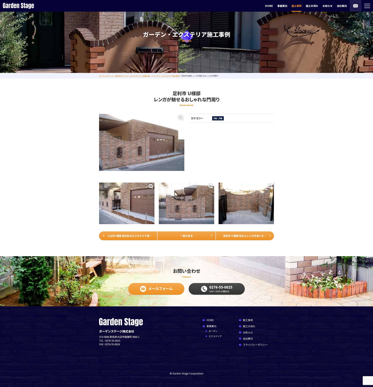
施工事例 (296, 6)
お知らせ (327, 6)
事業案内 (282, 6)
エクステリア (215, 336)
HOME (269, 6)
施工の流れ (312, 6)
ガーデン (213, 331)
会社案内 (342, 6)
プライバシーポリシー (255, 344)
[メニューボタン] (367, 6)
